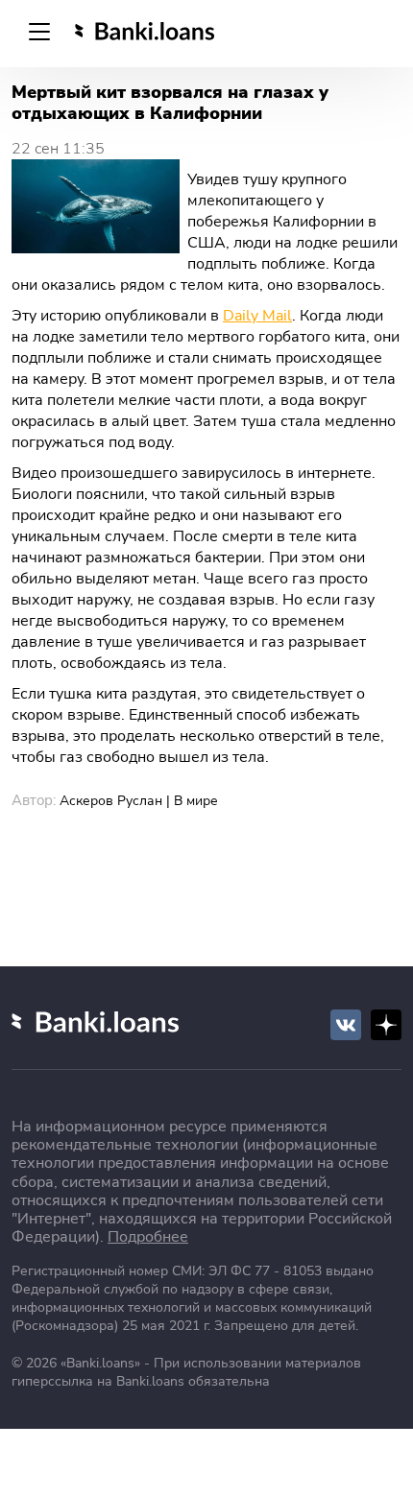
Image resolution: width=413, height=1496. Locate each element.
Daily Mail (257, 315)
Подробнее (148, 1236)
